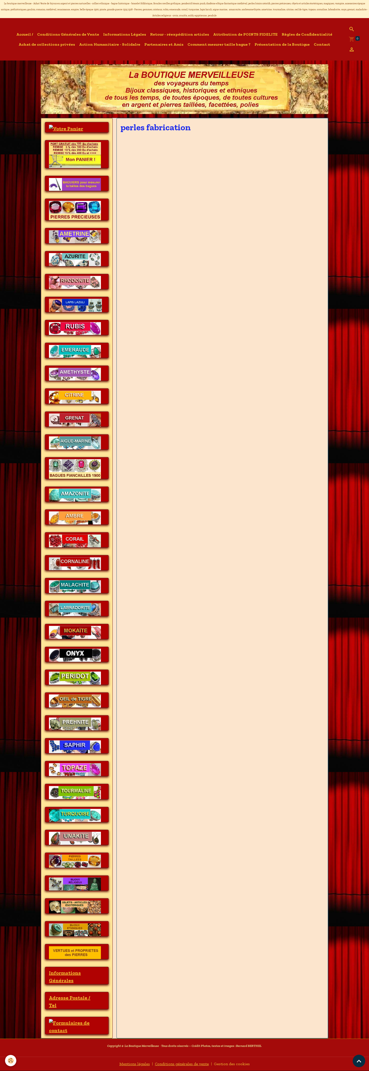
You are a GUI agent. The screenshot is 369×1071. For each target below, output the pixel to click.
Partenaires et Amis (163, 44)
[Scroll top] (359, 1061)
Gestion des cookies (232, 1063)
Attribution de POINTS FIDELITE (245, 34)
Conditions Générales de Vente (68, 34)
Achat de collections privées (47, 44)
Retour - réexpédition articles (179, 34)
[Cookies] (10, 1060)
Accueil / (24, 34)
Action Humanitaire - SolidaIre (109, 44)
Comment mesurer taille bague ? (219, 44)
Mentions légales (134, 1063)
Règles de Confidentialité (307, 34)
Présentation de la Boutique (282, 44)
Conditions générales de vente (182, 1063)
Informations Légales (124, 34)
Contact (322, 44)
